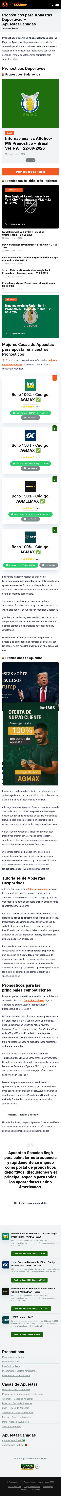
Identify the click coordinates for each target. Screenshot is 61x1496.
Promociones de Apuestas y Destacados (22, 1394)
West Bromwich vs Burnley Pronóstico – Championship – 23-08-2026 (24, 233)
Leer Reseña (31, 417)
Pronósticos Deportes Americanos (19, 1371)
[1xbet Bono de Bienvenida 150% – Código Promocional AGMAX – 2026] (30, 440)
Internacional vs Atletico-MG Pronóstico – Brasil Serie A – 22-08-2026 (28, 143)
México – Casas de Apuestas (16, 1417)
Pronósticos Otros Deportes (16, 1375)
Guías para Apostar (37, 889)
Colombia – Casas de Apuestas (17, 1412)
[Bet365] (30, 748)
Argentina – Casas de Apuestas (17, 1398)
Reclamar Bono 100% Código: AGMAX (31, 413)
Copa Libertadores (34, 1000)
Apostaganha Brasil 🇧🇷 (13, 1440)
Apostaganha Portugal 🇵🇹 (14, 1445)
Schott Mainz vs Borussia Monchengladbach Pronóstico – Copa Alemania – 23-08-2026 (26, 272)
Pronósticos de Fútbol (30, 171)
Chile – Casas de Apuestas (15, 1408)
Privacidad (25, 1490)
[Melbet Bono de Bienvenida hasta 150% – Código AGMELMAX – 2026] (30, 491)
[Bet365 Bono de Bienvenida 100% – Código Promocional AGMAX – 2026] (30, 390)
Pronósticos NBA (10, 1361)
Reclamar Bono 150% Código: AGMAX (31, 463)
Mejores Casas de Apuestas (16, 1389)
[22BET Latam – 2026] (30, 542)
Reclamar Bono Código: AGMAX (21, 565)
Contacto (36, 1490)
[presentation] (28, 160)
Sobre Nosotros (14, 1487)
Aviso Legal (48, 1487)
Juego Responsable (32, 1487)
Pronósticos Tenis (11, 1366)
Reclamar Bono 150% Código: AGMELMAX (32, 514)
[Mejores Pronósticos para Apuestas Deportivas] (14, 4)
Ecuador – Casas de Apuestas (17, 1403)
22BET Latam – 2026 (22, 1317)
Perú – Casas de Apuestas (15, 1421)
